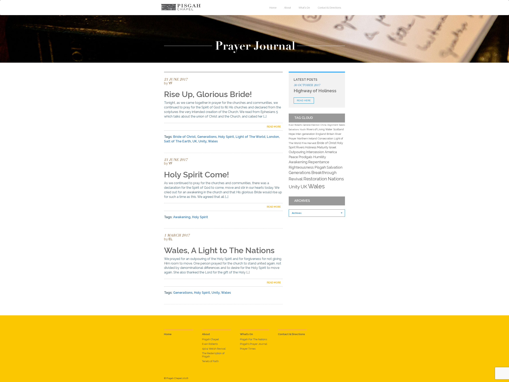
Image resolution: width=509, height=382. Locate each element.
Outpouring (297, 152)
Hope (292, 133)
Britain (330, 133)
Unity (202, 141)
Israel (332, 147)
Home (272, 7)
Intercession (315, 152)
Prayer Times (247, 348)
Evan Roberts (295, 125)
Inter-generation (305, 133)
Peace (293, 157)
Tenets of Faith (210, 361)
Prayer (292, 138)
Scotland (338, 129)
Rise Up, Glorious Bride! (208, 94)
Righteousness (301, 167)
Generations (207, 137)
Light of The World (250, 137)
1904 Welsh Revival (214, 348)
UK (194, 141)
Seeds (342, 125)
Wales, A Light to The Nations (219, 250)
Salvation (334, 167)
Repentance (318, 162)
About (287, 7)
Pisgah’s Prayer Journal (253, 343)
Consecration (325, 138)
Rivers (300, 147)
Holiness (310, 147)
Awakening (181, 217)
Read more (274, 126)
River (338, 133)
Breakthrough (323, 172)
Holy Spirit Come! (196, 174)
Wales (213, 141)
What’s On (304, 7)
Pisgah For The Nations (253, 339)
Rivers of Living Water (319, 129)
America (331, 152)
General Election (311, 125)
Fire (304, 143)
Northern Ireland (307, 138)
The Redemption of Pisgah (213, 355)
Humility (319, 157)
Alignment (332, 125)
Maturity (322, 147)
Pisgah (320, 167)
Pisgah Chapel (210, 339)
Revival (296, 178)
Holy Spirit (226, 137)
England (321, 133)
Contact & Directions (329, 7)
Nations (336, 178)
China (323, 125)
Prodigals (305, 157)
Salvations (294, 129)
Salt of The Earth (177, 141)
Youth (303, 129)
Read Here (304, 100)
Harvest (311, 143)
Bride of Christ (184, 137)
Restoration (315, 178)
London (273, 137)
